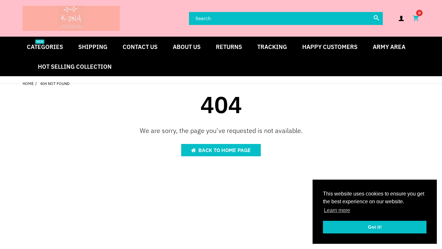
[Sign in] (401, 18)
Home (28, 83)
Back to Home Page (224, 150)
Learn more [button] (337, 210)
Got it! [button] (375, 227)
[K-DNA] (71, 18)
